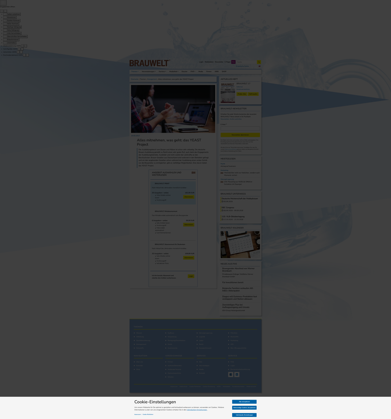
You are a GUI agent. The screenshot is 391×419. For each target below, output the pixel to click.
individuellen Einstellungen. (197, 410)
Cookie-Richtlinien (148, 414)
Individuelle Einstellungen (244, 415)
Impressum (137, 414)
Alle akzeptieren (244, 402)
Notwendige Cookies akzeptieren (244, 408)
